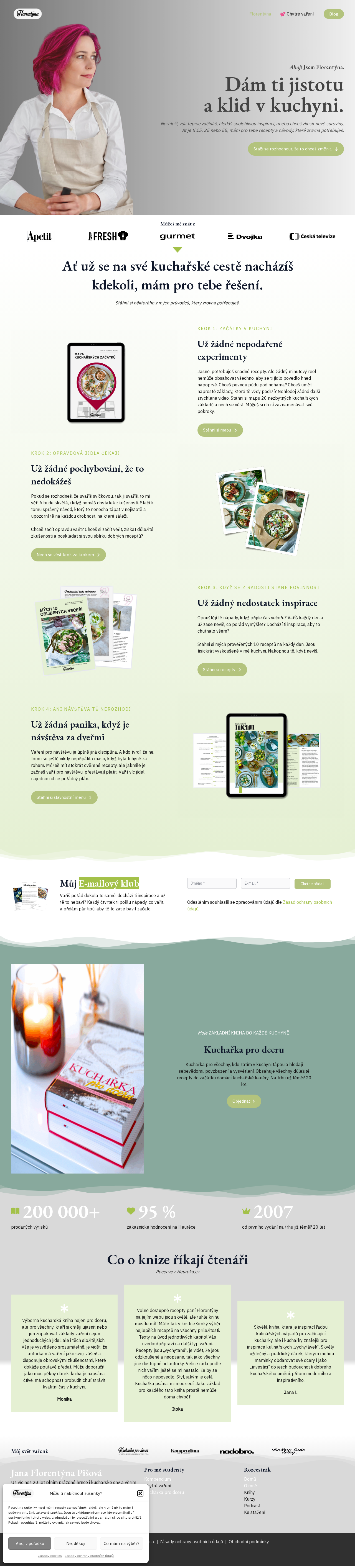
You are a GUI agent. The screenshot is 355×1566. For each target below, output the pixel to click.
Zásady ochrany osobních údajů (89, 1556)
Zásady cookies (50, 1556)
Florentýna (260, 14)
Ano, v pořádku (30, 1543)
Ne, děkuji (75, 1543)
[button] (140, 1493)
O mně (250, 1485)
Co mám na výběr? (121, 1543)
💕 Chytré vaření (297, 14)
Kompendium (157, 1479)
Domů (250, 1479)
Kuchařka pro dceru (164, 1492)
